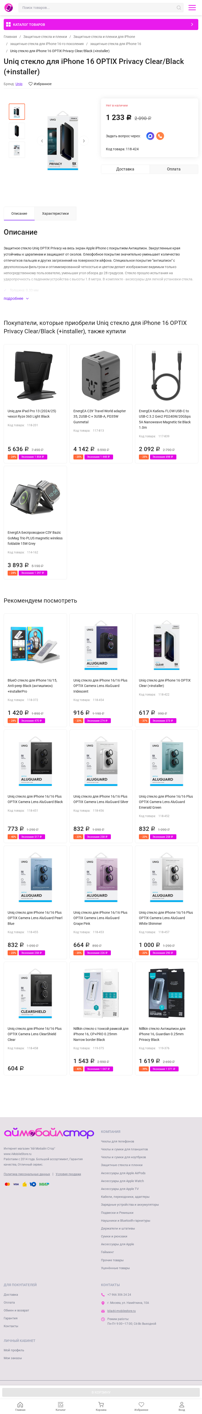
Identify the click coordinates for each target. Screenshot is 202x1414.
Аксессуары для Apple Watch (122, 1181)
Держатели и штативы (118, 1228)
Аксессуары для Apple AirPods (123, 1173)
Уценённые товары (115, 1268)
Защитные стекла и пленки (45, 36)
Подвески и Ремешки (117, 1213)
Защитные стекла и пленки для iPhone (104, 36)
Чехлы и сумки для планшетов (124, 1149)
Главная (10, 36)
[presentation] (42, 141)
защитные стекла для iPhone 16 (115, 44)
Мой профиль (14, 1350)
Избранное (42, 84)
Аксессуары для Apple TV (120, 1189)
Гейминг (107, 1252)
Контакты (11, 1326)
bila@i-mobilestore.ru (121, 1311)
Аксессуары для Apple (117, 1244)
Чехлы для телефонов (117, 1141)
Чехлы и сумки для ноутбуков (123, 1157)
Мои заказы (13, 1358)
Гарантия (10, 1318)
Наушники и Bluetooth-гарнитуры (125, 1220)
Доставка (11, 1294)
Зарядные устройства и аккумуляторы (130, 1204)
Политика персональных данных (27, 1174)
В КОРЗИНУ (101, 1392)
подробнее (14, 298)
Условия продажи (68, 1174)
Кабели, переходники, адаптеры (125, 1197)
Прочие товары (112, 1260)
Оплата (9, 1302)
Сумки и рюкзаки (114, 1236)
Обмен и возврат (16, 1310)
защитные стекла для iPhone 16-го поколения (47, 44)
